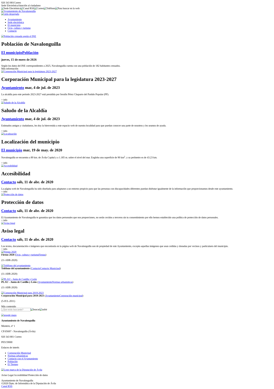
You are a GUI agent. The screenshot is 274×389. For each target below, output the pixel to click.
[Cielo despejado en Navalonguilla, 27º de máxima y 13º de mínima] (10, 14)
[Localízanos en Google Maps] (8, 315)
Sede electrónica (16, 22)
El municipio (14, 25)
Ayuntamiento (15, 19)
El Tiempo (13, 364)
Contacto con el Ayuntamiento (23, 358)
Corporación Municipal (19, 353)
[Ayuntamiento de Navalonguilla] (18, 11)
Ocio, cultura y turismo (19, 28)
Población (13, 361)
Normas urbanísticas (18, 355)
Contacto (12, 31)
